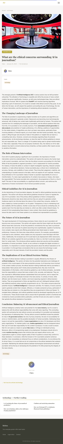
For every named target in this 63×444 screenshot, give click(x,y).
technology (10, 10)
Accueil (4, 10)
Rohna (5, 425)
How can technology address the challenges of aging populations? (16, 409)
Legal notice (11, 434)
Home (4, 434)
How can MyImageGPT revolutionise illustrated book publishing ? (44, 408)
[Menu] (58, 2)
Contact (18, 434)
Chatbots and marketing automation (44, 403)
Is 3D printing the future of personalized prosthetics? (15, 404)
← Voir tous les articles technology (12, 382)
